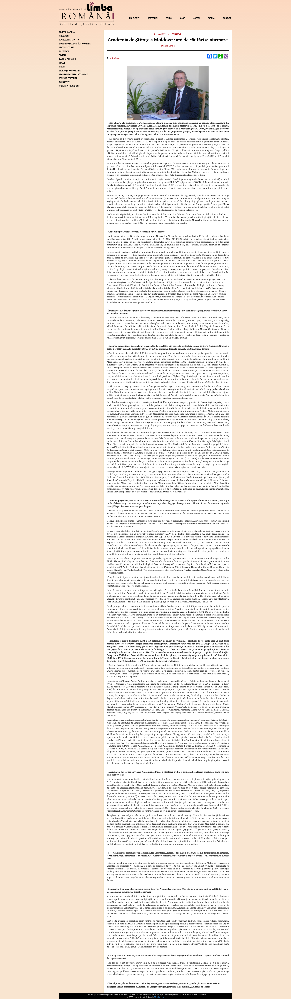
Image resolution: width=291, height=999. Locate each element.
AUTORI (196, 18)
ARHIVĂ (169, 18)
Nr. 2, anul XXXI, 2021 (162, 34)
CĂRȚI (182, 18)
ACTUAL (211, 18)
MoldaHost (159, 997)
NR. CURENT (134, 18)
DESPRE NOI (152, 18)
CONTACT (227, 18)
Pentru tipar (114, 58)
